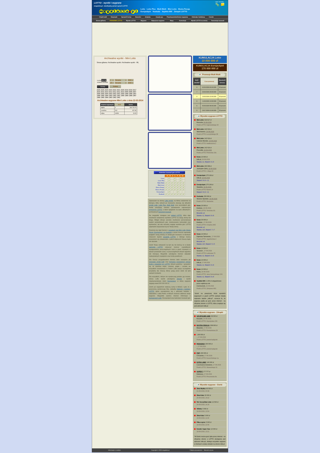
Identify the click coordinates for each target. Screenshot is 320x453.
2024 (106, 90)
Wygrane (143, 20)
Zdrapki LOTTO (180, 11)
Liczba (99, 80)
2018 (130, 90)
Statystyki (114, 17)
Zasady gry (159, 17)
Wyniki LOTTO (131, 20)
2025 (102, 90)
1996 (98, 95)
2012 (114, 92)
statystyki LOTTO (156, 247)
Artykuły (147, 17)
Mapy (172, 20)
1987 (134, 95)
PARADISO (200, 344)
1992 (114, 95)
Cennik (211, 17)
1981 (118, 97)
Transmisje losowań (217, 20)
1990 (122, 95)
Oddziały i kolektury (198, 17)
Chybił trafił (103, 17)
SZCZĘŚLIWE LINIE (203, 316)
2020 (122, 90)
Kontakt (221, 1)
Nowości (138, 17)
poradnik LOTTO (169, 237)
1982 (114, 97)
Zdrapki (179, 279)
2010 (122, 92)
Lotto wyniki (169, 201)
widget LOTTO (176, 215)
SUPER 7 (200, 371)
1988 (130, 95)
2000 (122, 94)
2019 (126, 90)
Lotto (142, 9)
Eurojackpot (145, 11)
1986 (98, 97)
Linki (216, 1)
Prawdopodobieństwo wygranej (177, 17)
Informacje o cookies (114, 450)
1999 (126, 94)
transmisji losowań (164, 212)
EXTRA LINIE (201, 362)
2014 (106, 92)
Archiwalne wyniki (114, 62)
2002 (114, 94)
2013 (110, 92)
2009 (126, 92)
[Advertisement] (159, 39)
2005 (102, 94)
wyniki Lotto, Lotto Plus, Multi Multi (161, 205)
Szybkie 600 (167, 11)
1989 (126, 95)
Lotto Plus (151, 9)
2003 (110, 94)
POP (198, 353)
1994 (106, 95)
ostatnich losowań (102, 82)
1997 (134, 94)
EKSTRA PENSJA (203, 325)
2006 (98, 94)
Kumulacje (182, 20)
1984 (106, 97)
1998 (130, 94)
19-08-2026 (210, 132)
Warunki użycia (208, 450)
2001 (118, 94)
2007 (134, 92)
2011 (118, 92)
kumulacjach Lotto (155, 298)
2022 (114, 90)
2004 (106, 94)
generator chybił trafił (156, 262)
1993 (110, 95)
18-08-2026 (212, 169)
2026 (98, 90)
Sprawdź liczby (126, 17)
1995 (102, 95)
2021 (118, 90)
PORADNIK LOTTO (116, 20)
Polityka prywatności (196, 450)
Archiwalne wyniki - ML (130, 62)
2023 (110, 90)
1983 (110, 97)
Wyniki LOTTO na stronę (199, 20)
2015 (102, 92)
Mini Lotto (172, 9)
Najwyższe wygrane (157, 20)
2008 (130, 92)
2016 (98, 92)
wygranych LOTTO (155, 210)
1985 (102, 97)
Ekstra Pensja (184, 9)
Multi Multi (161, 9)
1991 (118, 95)
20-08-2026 (208, 122)
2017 (134, 90)
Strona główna (101, 20)
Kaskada (156, 11)
